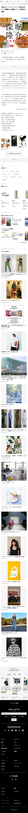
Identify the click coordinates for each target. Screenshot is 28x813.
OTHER (22, 716)
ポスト (15, 742)
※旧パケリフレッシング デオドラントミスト (16, 203)
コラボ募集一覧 (5, 230)
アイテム (3, 791)
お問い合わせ (16, 766)
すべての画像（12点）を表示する (14, 153)
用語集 (15, 751)
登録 (14, 719)
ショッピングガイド (5, 800)
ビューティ (11, 1)
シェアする (11, 53)
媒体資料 (3, 766)
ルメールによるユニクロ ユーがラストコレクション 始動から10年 (6, 688)
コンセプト (16, 791)
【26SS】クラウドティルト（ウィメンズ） (5, 203)
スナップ (3, 754)
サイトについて (4, 760)
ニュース (4, 1)
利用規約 (15, 760)
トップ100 (3, 751)
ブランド (3, 788)
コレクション (16, 739)
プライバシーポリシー (18, 763)
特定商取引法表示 (17, 803)
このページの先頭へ (15, 703)
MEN (6, 716)
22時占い (24, 1)
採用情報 (3, 763)
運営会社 (3, 769)
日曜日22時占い (4, 748)
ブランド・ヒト (19, 1)
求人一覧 (10, 215)
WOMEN (14, 716)
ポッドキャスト (17, 748)
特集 (7, 1)
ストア (15, 1)
